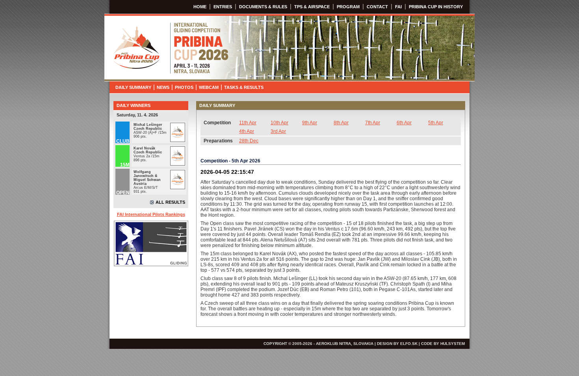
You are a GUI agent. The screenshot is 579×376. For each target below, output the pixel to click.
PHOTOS (184, 87)
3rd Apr (278, 131)
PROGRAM (348, 6)
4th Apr (246, 131)
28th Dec (248, 141)
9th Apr (309, 122)
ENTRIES (222, 6)
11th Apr (247, 122)
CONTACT (377, 6)
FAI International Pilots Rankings (151, 214)
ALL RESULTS (170, 202)
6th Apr (404, 122)
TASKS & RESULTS (244, 87)
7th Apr (372, 122)
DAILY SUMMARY (133, 87)
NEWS (163, 87)
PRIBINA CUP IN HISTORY (436, 6)
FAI (398, 6)
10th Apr (279, 122)
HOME (199, 6)
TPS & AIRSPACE (312, 6)
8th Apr (341, 122)
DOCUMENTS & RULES (263, 6)
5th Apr (435, 122)
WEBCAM (209, 87)
